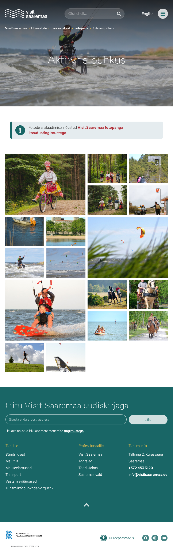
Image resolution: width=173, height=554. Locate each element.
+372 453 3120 (140, 468)
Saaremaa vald (90, 474)
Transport (13, 474)
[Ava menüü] (163, 14)
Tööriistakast (88, 468)
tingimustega (74, 431)
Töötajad (85, 461)
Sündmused (15, 454)
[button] (78, 208)
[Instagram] (154, 538)
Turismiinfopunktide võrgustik (29, 488)
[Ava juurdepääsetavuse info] (103, 538)
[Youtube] (164, 538)
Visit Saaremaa (90, 454)
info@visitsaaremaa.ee (148, 474)
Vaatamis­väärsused (21, 481)
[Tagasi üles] (86, 505)
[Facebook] (145, 538)
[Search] (119, 14)
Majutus (11, 461)
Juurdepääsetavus (121, 538)
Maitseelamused (18, 468)
